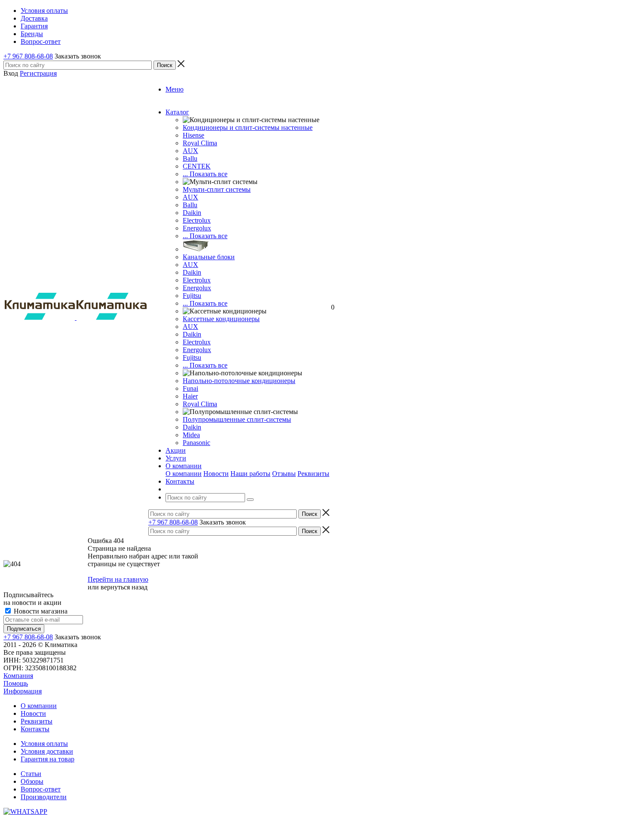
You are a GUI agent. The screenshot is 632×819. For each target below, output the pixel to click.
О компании (184, 473)
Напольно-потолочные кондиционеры (239, 380)
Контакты (35, 729)
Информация (22, 691)
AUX (190, 150)
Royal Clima (200, 404)
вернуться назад (124, 587)
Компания (18, 675)
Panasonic (196, 442)
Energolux (197, 228)
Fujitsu (192, 295)
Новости (216, 473)
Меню (175, 89)
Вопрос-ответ (41, 789)
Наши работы (250, 473)
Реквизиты (313, 473)
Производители (44, 797)
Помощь (15, 683)
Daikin (192, 212)
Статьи (31, 773)
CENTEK (197, 166)
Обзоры (32, 781)
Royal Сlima (200, 143)
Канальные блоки (209, 257)
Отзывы (284, 473)
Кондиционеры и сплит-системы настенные (248, 127)
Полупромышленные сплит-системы (237, 419)
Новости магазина (39, 611)
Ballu (190, 158)
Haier (190, 396)
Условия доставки (47, 751)
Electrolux (197, 220)
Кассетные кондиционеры (221, 318)
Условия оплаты (44, 743)
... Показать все (205, 174)
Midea (191, 435)
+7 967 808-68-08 (28, 56)
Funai (190, 388)
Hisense (193, 135)
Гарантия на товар (47, 759)
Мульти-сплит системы (217, 189)
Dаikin (192, 272)
